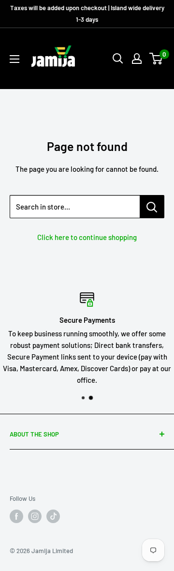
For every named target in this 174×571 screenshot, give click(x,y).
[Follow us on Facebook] (16, 516)
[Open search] (118, 58)
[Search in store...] (152, 206)
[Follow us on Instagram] (35, 516)
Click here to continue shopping (87, 237)
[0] (156, 58)
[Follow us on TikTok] (53, 516)
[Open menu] (14, 59)
